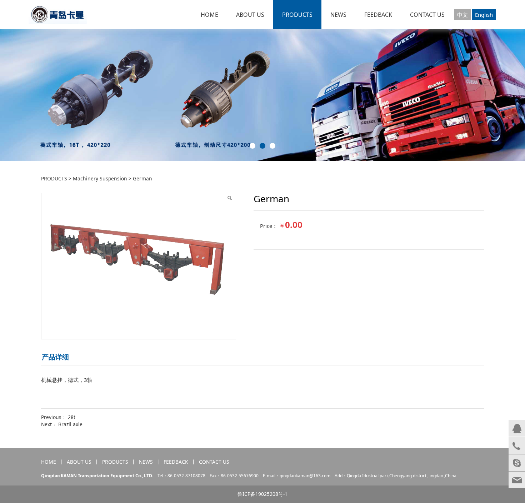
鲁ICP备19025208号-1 (263, 493)
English (484, 14)
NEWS (338, 15)
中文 (462, 14)
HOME (209, 15)
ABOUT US (250, 15)
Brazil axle (70, 424)
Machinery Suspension (100, 178)
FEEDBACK (378, 15)
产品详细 (55, 356)
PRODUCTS (297, 15)
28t (71, 417)
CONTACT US (427, 15)
